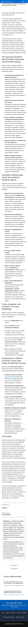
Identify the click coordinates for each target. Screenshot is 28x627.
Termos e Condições (21, 612)
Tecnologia (16, 585)
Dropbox (14, 378)
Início (3, 612)
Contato (7, 612)
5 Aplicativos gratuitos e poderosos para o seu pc (13, 591)
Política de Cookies (20, 617)
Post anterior (14, 565)
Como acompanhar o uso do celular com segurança (13, 582)
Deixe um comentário (8, 585)
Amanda (4, 507)
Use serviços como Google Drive (14, 376)
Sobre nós (13, 612)
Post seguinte (14, 568)
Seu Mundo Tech (8, 1)
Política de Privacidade (8, 617)
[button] (26, 2)
